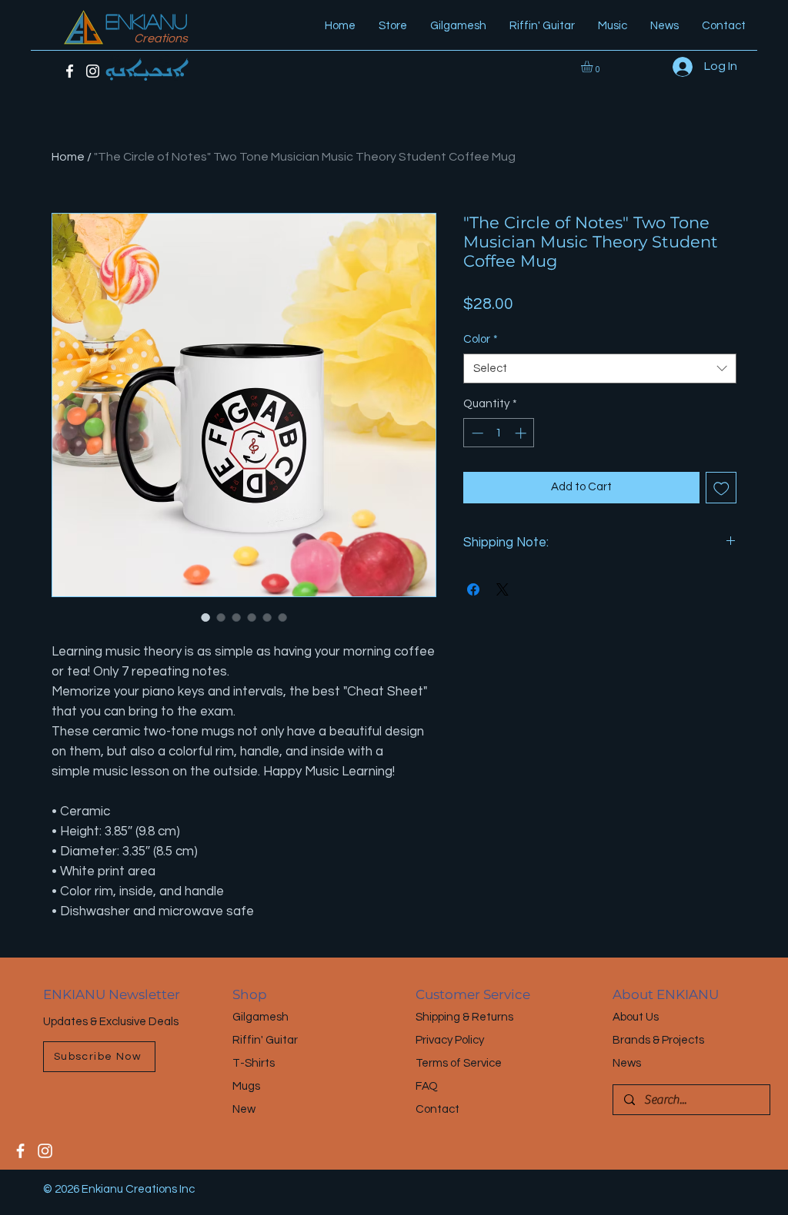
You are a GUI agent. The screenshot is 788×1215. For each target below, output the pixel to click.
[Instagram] (93, 71)
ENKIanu (146, 21)
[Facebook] (69, 71)
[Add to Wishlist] (721, 487)
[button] (593, 66)
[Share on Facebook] (473, 589)
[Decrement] (476, 433)
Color (480, 339)
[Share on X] (502, 589)
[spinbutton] (499, 433)
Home (68, 157)
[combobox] (599, 368)
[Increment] (522, 433)
